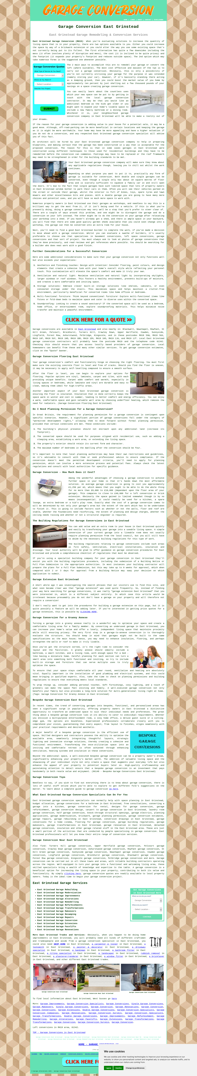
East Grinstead (87, 329)
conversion (77, 124)
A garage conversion (145, 867)
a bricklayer (156, 956)
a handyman (78, 950)
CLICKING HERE (88, 612)
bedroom (85, 104)
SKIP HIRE (59, 944)
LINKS (132, 20)
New (41, 1054)
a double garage (112, 195)
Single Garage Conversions (147, 1004)
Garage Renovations (126, 1007)
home (143, 935)
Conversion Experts (75, 1054)
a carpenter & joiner (105, 944)
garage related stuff (96, 828)
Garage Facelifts (86, 1019)
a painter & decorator (88, 947)
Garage (36, 329)
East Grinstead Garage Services (60, 883)
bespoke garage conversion (78, 732)
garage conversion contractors (52, 341)
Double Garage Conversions (98, 1010)
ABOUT (140, 20)
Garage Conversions (117, 1004)
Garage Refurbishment (141, 1016)
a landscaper (106, 953)
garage (72, 177)
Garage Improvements (52, 1004)
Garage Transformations (47, 1016)
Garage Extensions (69, 1010)
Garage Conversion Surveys (105, 1013)
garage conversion (123, 257)
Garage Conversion (102, 1007)
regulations (94, 165)
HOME (125, 20)
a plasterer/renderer (65, 956)
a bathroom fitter (123, 950)
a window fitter (113, 956)
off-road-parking (69, 127)
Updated (63, 1054)
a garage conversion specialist (95, 941)
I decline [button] (118, 1068)
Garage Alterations (61, 1019)
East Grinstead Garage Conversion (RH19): (58, 41)
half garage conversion (71, 813)
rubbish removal (150, 953)
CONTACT (148, 20)
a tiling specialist (59, 953)
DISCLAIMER (158, 20)
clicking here (72, 874)
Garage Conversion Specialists (85, 1004)
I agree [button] (108, 1068)
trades (104, 959)
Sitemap (34, 1054)
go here (113, 789)
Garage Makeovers (43, 1007)
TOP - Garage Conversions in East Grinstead (59, 1032)
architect (43, 142)
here (114, 999)
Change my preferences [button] (135, 1068)
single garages (88, 186)
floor (50, 373)
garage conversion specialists (70, 800)
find (42, 846)
